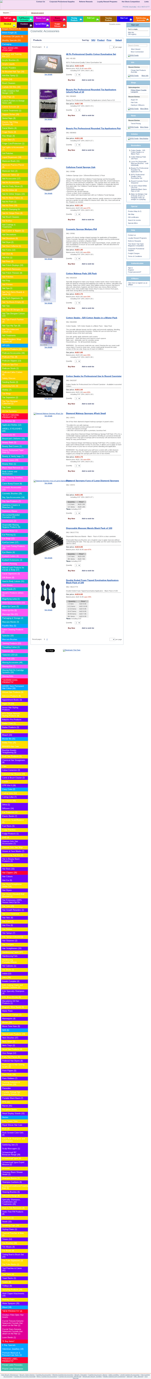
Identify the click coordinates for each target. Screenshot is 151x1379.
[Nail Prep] (26, 280)
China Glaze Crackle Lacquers (138, 91)
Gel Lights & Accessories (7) (13, 148)
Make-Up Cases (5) (10, 606)
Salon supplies (114, 1375)
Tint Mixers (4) (8, 1247)
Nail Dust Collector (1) (11, 246)
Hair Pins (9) (7, 925)
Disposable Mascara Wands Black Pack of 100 (89, 528)
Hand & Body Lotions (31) (13, 581)
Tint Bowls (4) (8, 1251)
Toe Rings (6, 394)
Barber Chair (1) (9, 723)
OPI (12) (5, 345)
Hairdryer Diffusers (138, 105)
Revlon (5, 1117)
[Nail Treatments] (26, 335)
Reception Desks (9, 1110)
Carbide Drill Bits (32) (11, 87)
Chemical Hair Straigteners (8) (13, 761)
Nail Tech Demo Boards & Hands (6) (13, 293)
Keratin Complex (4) (10, 981)
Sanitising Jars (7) (10, 1145)
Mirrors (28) (7, 1022)
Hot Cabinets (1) (9, 966)
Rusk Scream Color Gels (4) (12, 1134)
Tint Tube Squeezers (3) (12, 1260)
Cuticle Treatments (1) (11, 110)
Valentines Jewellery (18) (12, 1349)
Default (118, 40)
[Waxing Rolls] (26, 676)
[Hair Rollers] (26, 929)
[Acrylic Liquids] (26, 64)
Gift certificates (133, 217)
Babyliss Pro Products (11, 719)
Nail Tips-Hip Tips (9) (11, 325)
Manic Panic (7, 1011)
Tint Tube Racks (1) (10, 1264)
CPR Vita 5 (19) (9, 785)
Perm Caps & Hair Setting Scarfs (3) (13, 1066)
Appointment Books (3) (12, 700)
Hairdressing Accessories (141, 19)
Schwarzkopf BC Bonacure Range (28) (11, 1153)
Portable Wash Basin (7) (12, 1098)
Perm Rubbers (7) (9, 1078)
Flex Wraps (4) (8, 136)
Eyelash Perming (9, 564)
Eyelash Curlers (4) (10, 556)
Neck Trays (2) (8, 1045)
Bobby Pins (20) (9, 743)
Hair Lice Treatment (10, 914)
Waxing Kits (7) (8, 666)
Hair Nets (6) (7, 918)
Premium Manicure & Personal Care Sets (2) (12, 1354)
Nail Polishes (7, 277)
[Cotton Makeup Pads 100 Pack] (48, 302)
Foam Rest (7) (8, 140)
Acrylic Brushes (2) (10, 60)
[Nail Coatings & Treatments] (26, 224)
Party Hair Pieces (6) (11, 1057)
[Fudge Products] (26, 833)
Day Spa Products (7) (11, 501)
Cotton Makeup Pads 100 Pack (81, 273)
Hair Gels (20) (8, 906)
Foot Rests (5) (8, 826)
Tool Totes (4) (8, 1274)
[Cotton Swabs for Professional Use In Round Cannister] (48, 397)
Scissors (6, 1168)
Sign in (130, 268)
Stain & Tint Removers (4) (13, 1208)
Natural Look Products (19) (13, 1034)
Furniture (24, 24)
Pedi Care (91, 18)
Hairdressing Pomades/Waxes (9, 961)
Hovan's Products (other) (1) (12, 594)
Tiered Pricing (136, 123)
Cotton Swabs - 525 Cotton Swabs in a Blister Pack (91, 318)
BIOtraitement (8, 731)
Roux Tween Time (10, 1121)
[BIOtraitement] (26, 731)
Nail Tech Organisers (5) (12, 298)
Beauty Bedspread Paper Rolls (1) (13, 451)
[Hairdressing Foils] (26, 956)
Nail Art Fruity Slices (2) (12, 186)
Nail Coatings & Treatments (8, 226)
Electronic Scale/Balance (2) (13, 821)
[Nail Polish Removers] (26, 269)
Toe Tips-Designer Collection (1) (10, 402)
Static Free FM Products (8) (12, 1213)
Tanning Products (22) (11, 643)
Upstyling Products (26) (12, 1290)
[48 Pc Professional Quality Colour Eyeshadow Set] (48, 73)
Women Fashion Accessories (62, 1375)
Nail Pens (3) (7, 261)
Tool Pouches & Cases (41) (12, 1269)
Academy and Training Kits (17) (11, 55)
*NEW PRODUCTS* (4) (12, 1311)
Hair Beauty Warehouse (9, 1375)
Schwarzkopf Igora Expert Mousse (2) (13, 1163)
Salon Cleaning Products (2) (12, 630)
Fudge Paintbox (9, 830)
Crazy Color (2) (8, 789)
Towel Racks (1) (9, 1278)
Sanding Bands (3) (10, 382)
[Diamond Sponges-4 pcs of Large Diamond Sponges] (52, 481)
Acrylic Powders (9, 68)
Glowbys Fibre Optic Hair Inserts (13, 1316)
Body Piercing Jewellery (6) (12, 478)
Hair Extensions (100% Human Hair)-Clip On (12, 901)
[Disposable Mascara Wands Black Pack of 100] (48, 556)
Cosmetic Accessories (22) (11, 488)
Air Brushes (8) (8, 421)
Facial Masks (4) (9, 128)
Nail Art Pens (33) (9, 205)
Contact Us (40, 2)
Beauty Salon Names (27, 1375)
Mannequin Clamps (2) (11, 1015)
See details (48, 74)
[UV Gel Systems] (26, 411)
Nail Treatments (9, 335)
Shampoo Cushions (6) (12, 1182)
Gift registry (132, 34)
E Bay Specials (8, 1345)
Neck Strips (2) (8, 1041)
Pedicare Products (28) (12, 349)
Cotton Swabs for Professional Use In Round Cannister (94, 376)
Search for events (134, 220)
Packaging (6, 44)
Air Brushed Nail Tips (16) (13, 72)
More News (144, 127)
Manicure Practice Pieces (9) (13, 166)
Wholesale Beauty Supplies (92, 1376)
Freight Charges (134, 253)
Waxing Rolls (7, 676)
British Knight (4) (9, 33)
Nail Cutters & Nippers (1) (13, 231)
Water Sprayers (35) (10, 1303)
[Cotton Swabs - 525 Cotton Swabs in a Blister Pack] (48, 346)
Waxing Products (74, 19)
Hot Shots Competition (131, 2)
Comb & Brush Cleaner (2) (13, 778)
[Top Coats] (26, 407)
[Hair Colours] (26, 876)
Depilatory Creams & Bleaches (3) (11, 506)
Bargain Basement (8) (11, 29)
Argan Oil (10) (8, 704)
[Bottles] (26, 79)
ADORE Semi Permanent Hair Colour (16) (13, 687)
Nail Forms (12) (8, 250)
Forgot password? (134, 272)
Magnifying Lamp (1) (11, 599)
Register (131, 270)
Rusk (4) (5, 1129)
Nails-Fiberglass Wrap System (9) (11, 340)
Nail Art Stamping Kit (11, 209)
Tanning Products (108, 19)
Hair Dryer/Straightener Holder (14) (12, 885)
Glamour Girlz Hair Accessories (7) (10, 842)
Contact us (132, 235)
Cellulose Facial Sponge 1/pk (80, 167)
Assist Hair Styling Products (10, 708)
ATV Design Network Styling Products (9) (11, 714)
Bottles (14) (7, 79)
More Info (145, 75)
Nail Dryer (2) (7, 242)
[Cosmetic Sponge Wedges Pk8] (48, 257)
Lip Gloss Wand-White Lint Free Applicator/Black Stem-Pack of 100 (139, 188)
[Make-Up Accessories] (26, 602)
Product (101, 40)
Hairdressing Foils (10, 956)
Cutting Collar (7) (9, 797)
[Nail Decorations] (26, 234)
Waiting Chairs (8, 1299)
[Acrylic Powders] (26, 67)
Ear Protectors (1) (9, 812)
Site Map (131, 214)
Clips (4, 766)
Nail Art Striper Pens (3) (12, 213)
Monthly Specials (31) (11, 40)
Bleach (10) (7, 735)
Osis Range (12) (9, 1053)
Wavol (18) (6, 1307)
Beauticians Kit (8, 435)
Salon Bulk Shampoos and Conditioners (13, 1140)
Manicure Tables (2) (10, 175)
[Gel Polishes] (26, 153)
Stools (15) (7, 1222)
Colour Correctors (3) (11, 770)
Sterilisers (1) (8, 1218)
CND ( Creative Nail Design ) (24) (10, 92)
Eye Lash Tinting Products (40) (13, 547)
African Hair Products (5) (12, 692)
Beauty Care (41, 18)
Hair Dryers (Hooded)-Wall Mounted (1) (13, 895)
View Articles (143, 138)
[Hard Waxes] (26, 585)
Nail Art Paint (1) (9, 202)
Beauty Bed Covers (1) (12, 446)
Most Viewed (135, 49)
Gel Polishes (7, 153)
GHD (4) (5, 837)
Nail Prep (6, 280)
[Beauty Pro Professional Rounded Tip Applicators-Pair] (48, 156)
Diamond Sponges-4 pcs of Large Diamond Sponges (92, 480)
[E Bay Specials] (26, 1345)
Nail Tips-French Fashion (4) (13, 320)
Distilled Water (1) (9, 531)
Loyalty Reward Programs (137, 238)
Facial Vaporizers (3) (11, 574)
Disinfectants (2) (9, 521)
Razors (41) (7, 1106)
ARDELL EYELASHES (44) (12, 430)
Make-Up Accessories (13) (13, 603)
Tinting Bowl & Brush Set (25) (13, 1255)
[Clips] (26, 766)
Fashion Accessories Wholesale (69, 1376)
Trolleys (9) (7, 1286)
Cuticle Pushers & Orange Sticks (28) (13, 102)
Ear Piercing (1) (8, 535)
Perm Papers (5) (9, 1071)
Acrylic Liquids (8, 64)
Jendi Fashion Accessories (129, 1375)
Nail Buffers (7, 221)
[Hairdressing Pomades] (26, 960)
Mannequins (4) (8, 1018)
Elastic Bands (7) (9, 816)
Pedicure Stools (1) (10, 368)
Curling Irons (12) (9, 793)
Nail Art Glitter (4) (9, 190)
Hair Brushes (7, 865)
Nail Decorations (9, 234)
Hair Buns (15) (8, 869)
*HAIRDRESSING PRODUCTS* (10, 681)
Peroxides (6, 1088)
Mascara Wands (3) (10, 622)
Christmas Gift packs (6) (12, 36)
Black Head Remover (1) (12, 468)
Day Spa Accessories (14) (13, 497)
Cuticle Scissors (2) (10, 107)
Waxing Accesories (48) (12, 662)
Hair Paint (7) (7, 921)
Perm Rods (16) (9, 1074)
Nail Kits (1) (7, 257)
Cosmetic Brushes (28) (12, 493)
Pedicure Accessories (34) (13, 353)
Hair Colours (7, 876)
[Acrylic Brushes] (26, 60)
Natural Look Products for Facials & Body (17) (13, 569)
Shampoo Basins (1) (11, 1178)
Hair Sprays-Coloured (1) (12, 937)
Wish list (131, 32)
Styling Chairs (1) (9, 1229)
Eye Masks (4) (8, 552)
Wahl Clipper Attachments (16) (13, 1294)
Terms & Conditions (135, 256)
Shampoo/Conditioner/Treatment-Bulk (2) (13, 1187)
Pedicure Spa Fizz (10, 364)
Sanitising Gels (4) (10, 386)
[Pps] (26, 1102)
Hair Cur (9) (7, 880)
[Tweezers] (26, 651)
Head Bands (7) (8, 589)
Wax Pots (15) (8, 659)
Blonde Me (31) (8, 739)
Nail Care (7, 18)
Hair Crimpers (8, 944)
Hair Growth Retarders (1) (13, 910)
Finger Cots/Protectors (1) (13, 143)
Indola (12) (6, 973)
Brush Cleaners (8, 83)
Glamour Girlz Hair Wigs (12, 847)
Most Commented (137, 52)
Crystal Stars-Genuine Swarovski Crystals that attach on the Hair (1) (12, 1331)
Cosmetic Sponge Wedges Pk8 (81, 229)
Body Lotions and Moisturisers (9, 472)
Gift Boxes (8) (8, 577)
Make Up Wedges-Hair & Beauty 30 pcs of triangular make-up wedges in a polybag (139, 196)
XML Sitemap (138, 1376)
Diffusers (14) (8, 808)
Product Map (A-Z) (134, 211)
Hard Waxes (7, 585)
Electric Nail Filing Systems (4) (10, 123)
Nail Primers (7, 284)
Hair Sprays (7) (8, 933)
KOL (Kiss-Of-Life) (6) (11, 997)
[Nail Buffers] (26, 220)
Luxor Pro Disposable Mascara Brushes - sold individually (139, 163)
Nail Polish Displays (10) (12, 265)
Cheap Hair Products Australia (138, 71)
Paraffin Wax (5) (9, 626)
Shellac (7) (6, 390)
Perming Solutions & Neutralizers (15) (11, 1083)
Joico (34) (6, 977)
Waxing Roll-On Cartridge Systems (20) (13, 671)
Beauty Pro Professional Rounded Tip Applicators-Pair (93, 128)
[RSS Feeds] (133, 55)
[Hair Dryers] (26, 890)
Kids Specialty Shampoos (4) (13, 992)
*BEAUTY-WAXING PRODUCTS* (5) (10, 416)
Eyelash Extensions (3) (12, 560)
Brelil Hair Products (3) (12, 756)
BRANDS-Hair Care (10, 746)
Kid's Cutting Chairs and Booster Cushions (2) (12, 986)
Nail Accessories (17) (11, 179)
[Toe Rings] (26, 393)
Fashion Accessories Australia (24, 1376)
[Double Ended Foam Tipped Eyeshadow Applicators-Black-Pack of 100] (48, 608)
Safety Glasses (8, 378)
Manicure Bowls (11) (10, 161)
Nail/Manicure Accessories (24, 19)
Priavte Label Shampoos (12, 1369)
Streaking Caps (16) (10, 1225)
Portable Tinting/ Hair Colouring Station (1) (11, 1093)
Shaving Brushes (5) (11, 1192)
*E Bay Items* (8, 1341)
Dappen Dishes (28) (10, 114)
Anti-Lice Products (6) (11, 696)
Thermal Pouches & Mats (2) (13, 1234)
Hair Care (124, 18)
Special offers (133, 223)
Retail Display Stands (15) (13, 1113)
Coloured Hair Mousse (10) (13, 774)
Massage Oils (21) (10, 614)
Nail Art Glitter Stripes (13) (13, 194)
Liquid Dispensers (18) (11, 157)
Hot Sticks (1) (8, 970)
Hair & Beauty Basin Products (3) (11, 860)
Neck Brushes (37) (10, 1038)
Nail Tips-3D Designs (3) (12, 310)
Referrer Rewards (134, 241)
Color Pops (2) (8, 97)
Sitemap (129, 1376)
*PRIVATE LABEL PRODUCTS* (10, 1360)
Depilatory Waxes (9, 511)
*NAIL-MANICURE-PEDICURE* (10, 49)
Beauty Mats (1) (9, 464)
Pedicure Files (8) (9, 357)
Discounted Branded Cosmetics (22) (10, 516)
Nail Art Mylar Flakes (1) (12, 198)
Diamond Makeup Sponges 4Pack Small (86, 413)
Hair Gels (134, 102)
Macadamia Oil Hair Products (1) (10, 1002)
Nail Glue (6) (7, 254)
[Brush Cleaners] (26, 83)
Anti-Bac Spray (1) (10, 75)
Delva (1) (6, 804)
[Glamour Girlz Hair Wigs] (26, 847)
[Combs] (26, 781)
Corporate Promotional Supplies (62, 2)
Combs (5, 781)
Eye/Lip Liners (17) (10, 542)
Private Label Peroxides (12, 1365)
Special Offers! (40, 24)
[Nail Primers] (26, 284)
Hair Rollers (7, 929)
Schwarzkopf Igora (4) (11, 1158)
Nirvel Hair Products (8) (12, 1049)
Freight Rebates (57, 25)
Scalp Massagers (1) (11, 1148)
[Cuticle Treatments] (26, 110)
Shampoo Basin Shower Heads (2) (12, 1173)
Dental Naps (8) (8, 118)
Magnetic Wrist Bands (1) (13, 1007)
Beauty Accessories (57, 19)
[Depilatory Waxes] (26, 511)
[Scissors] (26, 1168)
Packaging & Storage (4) (12, 618)
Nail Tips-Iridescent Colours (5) (10, 330)
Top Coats (6, 407)
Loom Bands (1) (9, 1337)
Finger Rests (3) (9, 132)
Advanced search (37, 13)
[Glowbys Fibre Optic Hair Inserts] (26, 1315)
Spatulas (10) (8, 636)
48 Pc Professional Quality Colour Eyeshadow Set (91, 54)
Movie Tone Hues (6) (11, 1026)
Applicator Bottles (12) (11, 425)
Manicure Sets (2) (9, 171)
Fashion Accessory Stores (97, 1375)
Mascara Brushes (9, 639)
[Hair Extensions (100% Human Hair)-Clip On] (26, 900)
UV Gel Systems (9, 411)
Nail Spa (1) (7, 288)
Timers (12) (7, 1239)
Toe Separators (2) (10, 397)
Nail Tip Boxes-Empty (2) (13, 302)
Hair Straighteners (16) (11, 948)
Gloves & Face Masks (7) (13, 851)
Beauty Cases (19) (10, 460)
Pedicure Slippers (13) (11, 361)
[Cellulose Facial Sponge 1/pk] (48, 192)
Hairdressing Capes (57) (12, 952)
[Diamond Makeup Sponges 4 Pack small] (48, 413)
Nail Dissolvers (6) (10, 238)
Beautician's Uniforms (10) (13, 439)
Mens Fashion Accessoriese (47, 1376)
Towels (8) (6, 1282)
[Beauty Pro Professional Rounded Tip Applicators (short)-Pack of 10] (48, 118)
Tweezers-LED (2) (9, 655)
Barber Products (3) (10, 727)
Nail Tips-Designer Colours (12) (13, 314)
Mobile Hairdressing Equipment (114, 1376)
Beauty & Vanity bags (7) (13, 456)
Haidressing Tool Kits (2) (12, 855)
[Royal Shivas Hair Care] (26, 1125)
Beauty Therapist (81, 1375)
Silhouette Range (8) (11, 1196)
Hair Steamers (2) (9, 941)
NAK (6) (5, 1030)
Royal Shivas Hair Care (12, 1125)
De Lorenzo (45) (9, 801)
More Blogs (144, 108)
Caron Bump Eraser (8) (12, 484)
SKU (93, 40)
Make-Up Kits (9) (9, 610)
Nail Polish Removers (11, 269)
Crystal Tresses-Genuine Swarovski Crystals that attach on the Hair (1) (12, 1323)
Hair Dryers (7, 890)
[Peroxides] (26, 1088)
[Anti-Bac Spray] (26, 75)
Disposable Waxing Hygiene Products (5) (11, 526)
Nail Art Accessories (10, 182)
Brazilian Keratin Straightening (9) (9, 751)
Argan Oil (134, 100)
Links (146, 2)
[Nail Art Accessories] (26, 182)
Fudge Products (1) (10, 834)
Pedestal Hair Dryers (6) (12, 1061)
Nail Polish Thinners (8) (12, 273)
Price (109, 40)
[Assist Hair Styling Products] (26, 707)
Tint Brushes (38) (9, 1243)
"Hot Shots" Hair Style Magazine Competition (136, 245)
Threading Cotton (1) (11, 647)
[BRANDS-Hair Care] (26, 746)
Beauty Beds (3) (9, 442)
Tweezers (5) (7, 651)
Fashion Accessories (43, 1375)
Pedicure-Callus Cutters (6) (12, 373)
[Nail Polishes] (26, 276)
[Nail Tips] (26, 305)
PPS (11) (6, 1102)
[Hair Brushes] (26, 865)
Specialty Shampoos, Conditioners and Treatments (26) (11, 1202)
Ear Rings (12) (8, 538)
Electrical (7, 24)
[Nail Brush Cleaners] (26, 217)
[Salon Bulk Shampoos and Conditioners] (26, 1138)
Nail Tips (6, 306)
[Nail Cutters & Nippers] (26, 230)
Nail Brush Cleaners (10, 217)
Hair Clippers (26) (9, 873)
